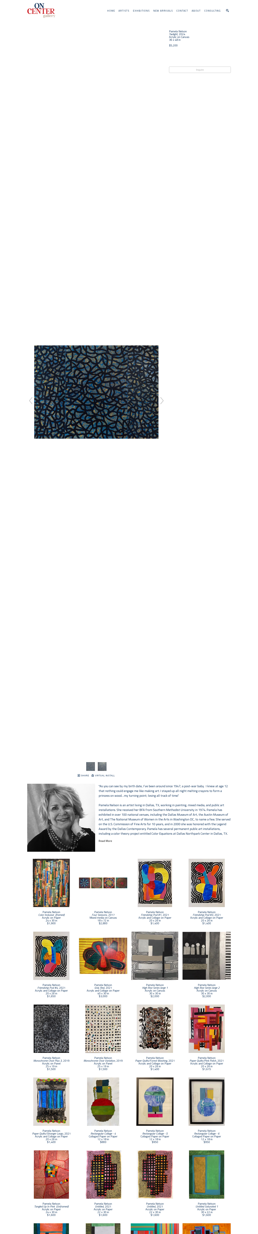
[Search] (227, 10)
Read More (105, 841)
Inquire (200, 69)
